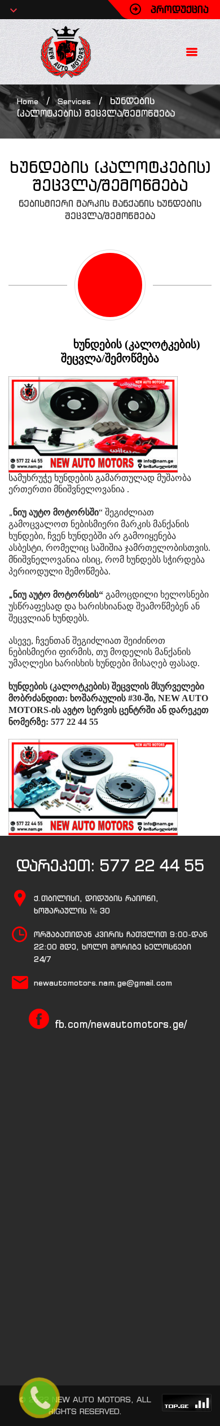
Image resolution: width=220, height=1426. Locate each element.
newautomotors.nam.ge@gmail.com (103, 983)
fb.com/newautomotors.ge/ (121, 1024)
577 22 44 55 (151, 865)
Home (27, 101)
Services (74, 101)
